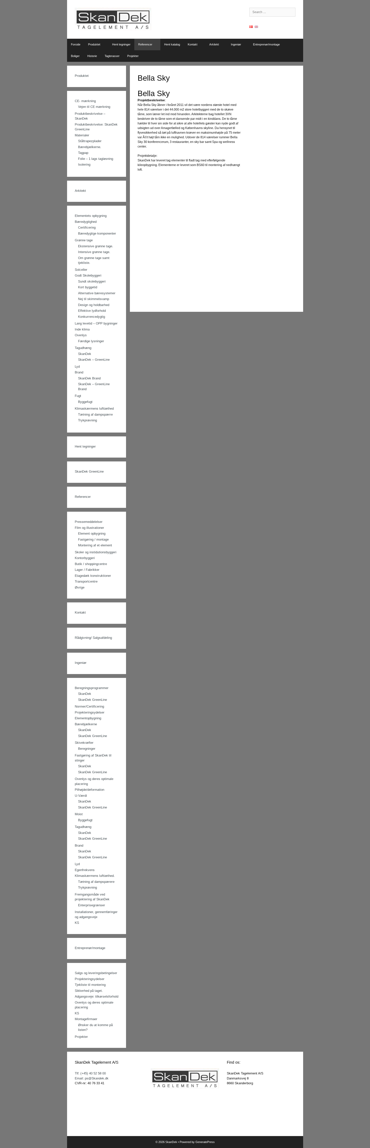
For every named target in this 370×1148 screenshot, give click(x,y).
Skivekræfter (84, 743)
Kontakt (192, 44)
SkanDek (84, 354)
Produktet (94, 44)
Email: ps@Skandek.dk (91, 1078)
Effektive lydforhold (92, 311)
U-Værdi (81, 795)
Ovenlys (81, 335)
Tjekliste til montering (90, 985)
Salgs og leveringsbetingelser (96, 973)
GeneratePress (205, 1142)
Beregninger (86, 749)
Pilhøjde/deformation (89, 790)
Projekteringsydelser (89, 712)
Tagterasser (112, 56)
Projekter (133, 56)
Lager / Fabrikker (87, 570)
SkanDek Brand (89, 378)
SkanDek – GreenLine (94, 359)
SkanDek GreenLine (89, 471)
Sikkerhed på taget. (89, 991)
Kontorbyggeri (85, 558)
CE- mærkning (85, 101)
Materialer (82, 135)
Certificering (87, 227)
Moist (79, 814)
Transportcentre (86, 581)
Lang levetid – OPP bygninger (96, 323)
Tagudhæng (83, 348)
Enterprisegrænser (91, 905)
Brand (79, 372)
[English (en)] (256, 26)
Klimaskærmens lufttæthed (94, 408)
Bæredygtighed (86, 222)
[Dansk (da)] (251, 26)
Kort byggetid (87, 287)
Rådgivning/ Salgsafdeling (93, 638)
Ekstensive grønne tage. (95, 246)
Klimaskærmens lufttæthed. (95, 876)
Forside (75, 44)
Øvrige (79, 587)
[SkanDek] (113, 19)
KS (77, 923)
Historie (92, 56)
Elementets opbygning (91, 216)
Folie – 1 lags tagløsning (95, 159)
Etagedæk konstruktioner (93, 576)
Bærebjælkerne (86, 724)
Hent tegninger (121, 44)
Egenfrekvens (85, 870)
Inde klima (82, 329)
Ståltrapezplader (90, 141)
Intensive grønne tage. (94, 252)
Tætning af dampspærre (95, 414)
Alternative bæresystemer (96, 293)
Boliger (75, 56)
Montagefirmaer (86, 1019)
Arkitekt (214, 44)
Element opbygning (91, 533)
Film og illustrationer (89, 528)
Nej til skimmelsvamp (93, 299)
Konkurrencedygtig (91, 317)
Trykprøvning (87, 420)
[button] (104, 44)
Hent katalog (172, 44)
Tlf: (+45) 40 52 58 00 (90, 1073)
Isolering (84, 164)
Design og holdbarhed (93, 305)
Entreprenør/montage (266, 44)
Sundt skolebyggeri (92, 281)
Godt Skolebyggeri (88, 275)
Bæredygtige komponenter (97, 233)
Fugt (78, 396)
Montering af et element (95, 545)
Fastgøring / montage (93, 539)
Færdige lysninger (91, 341)
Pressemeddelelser (89, 522)
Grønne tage (84, 240)
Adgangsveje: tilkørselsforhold (96, 996)
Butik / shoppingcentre (91, 564)
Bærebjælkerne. (89, 147)
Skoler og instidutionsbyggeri (95, 552)
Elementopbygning (88, 718)
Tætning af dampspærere (96, 882)
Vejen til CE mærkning (94, 107)
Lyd (77, 366)
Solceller (81, 270)
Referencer (145, 44)
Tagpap (83, 153)
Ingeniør (236, 44)
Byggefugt (85, 402)
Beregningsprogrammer (91, 688)
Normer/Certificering (89, 706)
